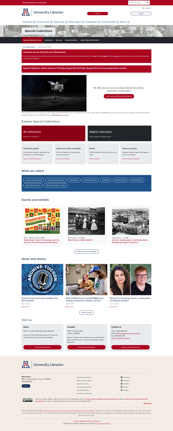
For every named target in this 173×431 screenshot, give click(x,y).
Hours (26, 327)
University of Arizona (32, 185)
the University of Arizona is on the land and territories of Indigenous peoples (68, 411)
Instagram (126, 381)
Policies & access (83, 384)
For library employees (84, 393)
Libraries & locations (109, 22)
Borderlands (74, 180)
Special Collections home (32, 40)
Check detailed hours (42, 347)
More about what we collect (55, 185)
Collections (49, 40)
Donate (141, 13)
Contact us (116, 327)
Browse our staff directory (131, 347)
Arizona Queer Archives (55, 180)
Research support (74, 22)
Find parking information (86, 347)
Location (71, 327)
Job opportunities (83, 390)
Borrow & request (43, 22)
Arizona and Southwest (33, 180)
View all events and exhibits (86, 252)
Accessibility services (84, 387)
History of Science (90, 180)
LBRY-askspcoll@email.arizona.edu (128, 333)
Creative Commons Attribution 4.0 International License (102, 399)
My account (146, 8)
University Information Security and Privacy (86, 421)
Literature (105, 180)
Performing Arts (120, 180)
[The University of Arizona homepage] (34, 2)
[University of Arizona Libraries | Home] (42, 12)
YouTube (126, 390)
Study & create (59, 22)
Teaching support (91, 22)
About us (123, 22)
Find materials (28, 22)
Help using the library (84, 381)
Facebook (126, 377)
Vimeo (125, 387)
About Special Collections (90, 40)
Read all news (87, 313)
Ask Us (97, 13)
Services (59, 40)
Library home (30, 47)
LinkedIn (126, 384)
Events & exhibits (71, 40)
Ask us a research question (120, 338)
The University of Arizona (102, 423)
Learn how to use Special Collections (119, 96)
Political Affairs (136, 180)
